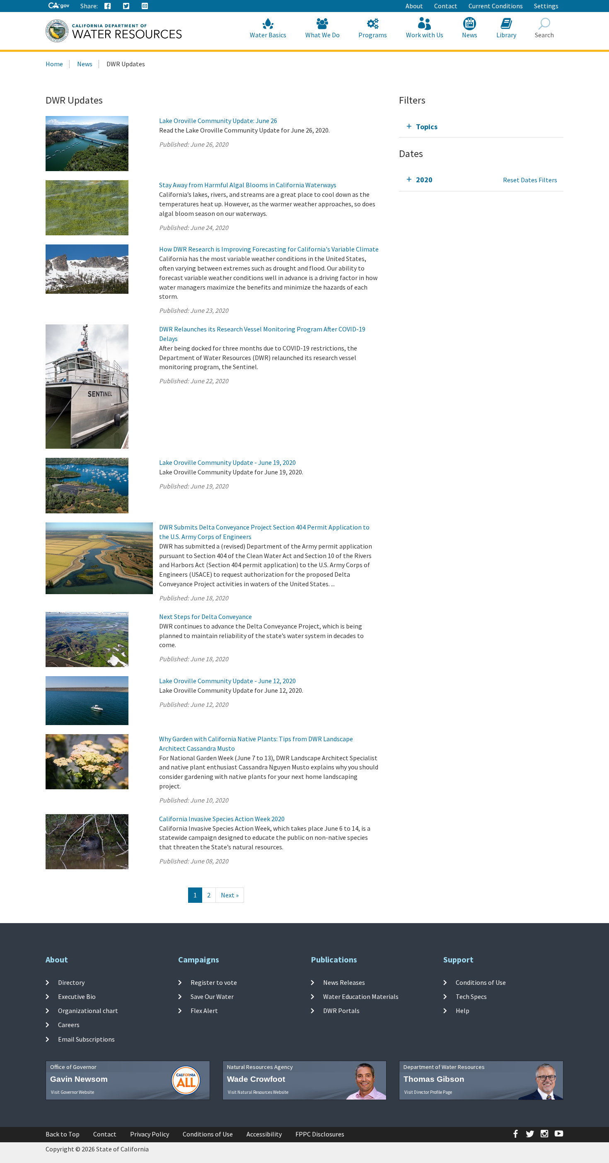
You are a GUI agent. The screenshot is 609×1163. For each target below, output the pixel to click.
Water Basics (268, 35)
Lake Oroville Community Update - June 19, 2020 (227, 462)
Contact (445, 6)
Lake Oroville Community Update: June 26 (218, 120)
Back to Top (63, 1134)
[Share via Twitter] (126, 6)
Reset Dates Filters (530, 180)
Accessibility (264, 1134)
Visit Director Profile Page (428, 1092)
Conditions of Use (481, 982)
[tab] (481, 126)
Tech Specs (471, 996)
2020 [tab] (424, 179)
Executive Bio (77, 996)
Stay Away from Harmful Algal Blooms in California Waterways (247, 185)
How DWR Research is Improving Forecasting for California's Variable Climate (269, 249)
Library (506, 35)
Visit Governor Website (72, 1092)
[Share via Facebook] (107, 6)
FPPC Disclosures (319, 1134)
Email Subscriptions (86, 1039)
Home (54, 64)
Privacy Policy (149, 1134)
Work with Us (424, 35)
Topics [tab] (426, 126)
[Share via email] (145, 6)
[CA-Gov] (58, 6)
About (414, 6)
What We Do (322, 35)
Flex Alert (204, 1010)
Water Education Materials (361, 996)
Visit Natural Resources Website (258, 1092)
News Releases (344, 982)
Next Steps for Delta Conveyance (205, 616)
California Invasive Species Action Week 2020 (222, 819)
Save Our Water (212, 996)
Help (462, 1010)
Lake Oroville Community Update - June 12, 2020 (227, 681)
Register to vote (214, 982)
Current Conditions (496, 6)
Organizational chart (88, 1010)
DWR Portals (341, 1010)
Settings (546, 6)
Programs (372, 35)
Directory (71, 982)
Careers (69, 1024)
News (469, 35)
